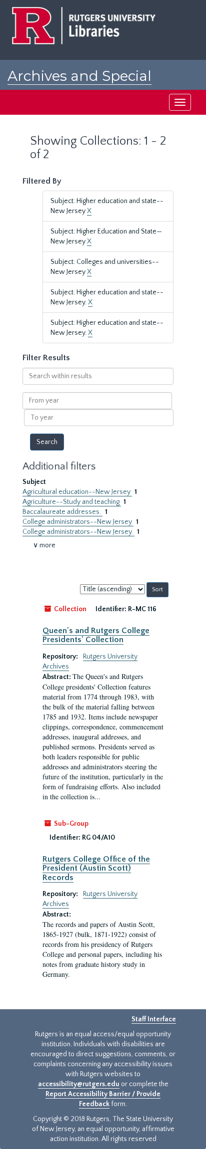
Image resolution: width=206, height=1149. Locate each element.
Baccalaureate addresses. (62, 512)
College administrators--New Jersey (78, 522)
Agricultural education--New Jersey (77, 492)
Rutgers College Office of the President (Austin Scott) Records (96, 868)
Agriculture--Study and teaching (71, 502)
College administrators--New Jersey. (78, 532)
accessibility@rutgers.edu (79, 1084)
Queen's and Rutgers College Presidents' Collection (96, 635)
